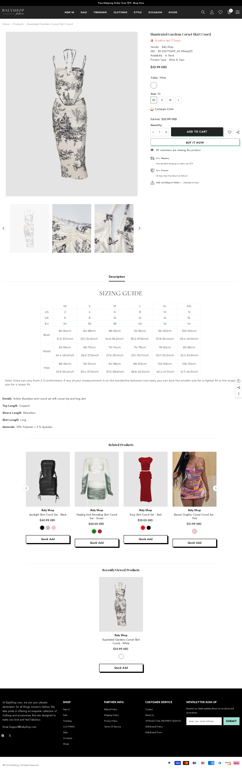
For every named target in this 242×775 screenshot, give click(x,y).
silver (47, 527)
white (121, 656)
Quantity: (156, 125)
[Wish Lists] (220, 12)
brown (99, 531)
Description (117, 277)
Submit (231, 721)
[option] (71, 114)
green (94, 531)
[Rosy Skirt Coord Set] (146, 479)
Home (5, 24)
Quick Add (48, 539)
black (42, 527)
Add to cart (197, 132)
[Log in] (212, 12)
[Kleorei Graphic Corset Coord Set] (194, 479)
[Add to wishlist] (230, 132)
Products (18, 24)
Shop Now (138, 3)
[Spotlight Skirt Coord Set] (48, 479)
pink (53, 527)
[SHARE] (237, 132)
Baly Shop (168, 47)
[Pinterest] (2, 735)
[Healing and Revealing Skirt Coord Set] (97, 479)
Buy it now (195, 143)
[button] (3, 228)
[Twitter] (10, 735)
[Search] (203, 12)
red (142, 527)
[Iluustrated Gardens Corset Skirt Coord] (121, 604)
